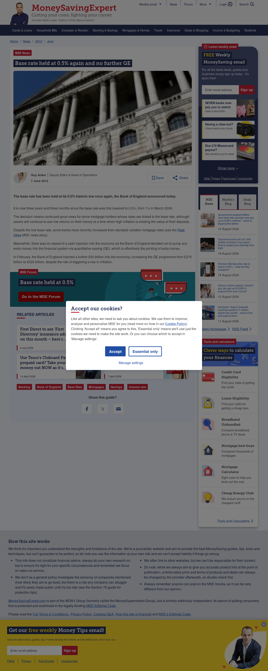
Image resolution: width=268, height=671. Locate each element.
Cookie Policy (175, 323)
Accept (115, 351)
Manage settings (131, 362)
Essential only (145, 351)
